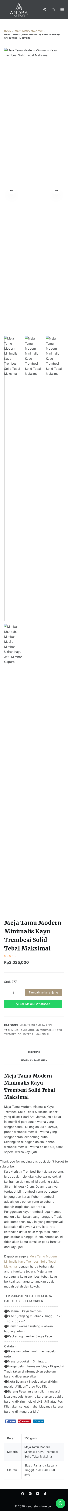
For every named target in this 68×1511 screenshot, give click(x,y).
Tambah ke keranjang (43, 992)
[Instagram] (30, 1493)
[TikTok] (45, 1493)
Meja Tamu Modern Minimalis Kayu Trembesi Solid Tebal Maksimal (30, 1261)
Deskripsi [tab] (34, 1052)
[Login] (44, 9)
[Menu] (62, 9)
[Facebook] (22, 1493)
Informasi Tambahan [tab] (34, 1060)
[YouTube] (37, 1493)
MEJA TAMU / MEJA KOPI (35, 1025)
